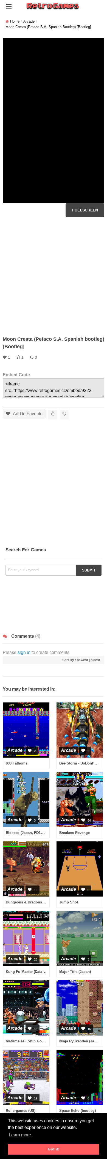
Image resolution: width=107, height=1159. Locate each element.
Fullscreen (85, 210)
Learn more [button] (20, 1135)
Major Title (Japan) (75, 972)
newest (82, 660)
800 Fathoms (16, 763)
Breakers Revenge (74, 833)
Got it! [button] (54, 1149)
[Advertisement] (53, 276)
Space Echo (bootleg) (77, 1111)
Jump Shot (68, 902)
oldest (95, 660)
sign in (24, 652)
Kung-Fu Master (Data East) (29, 972)
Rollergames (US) (20, 1111)
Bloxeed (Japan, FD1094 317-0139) (34, 833)
